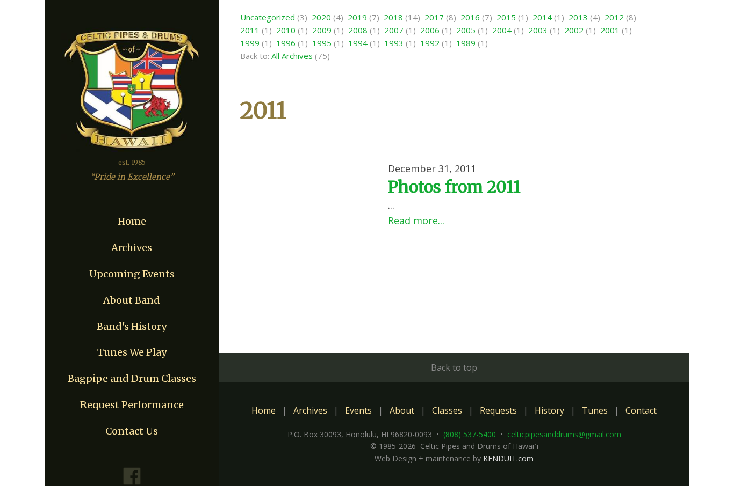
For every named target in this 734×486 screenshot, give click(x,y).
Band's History (132, 326)
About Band (131, 300)
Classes (447, 410)
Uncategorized (267, 17)
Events (358, 410)
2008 (358, 30)
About (402, 410)
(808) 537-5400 (469, 434)
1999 (250, 43)
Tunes (595, 410)
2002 (574, 30)
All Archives (292, 55)
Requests (498, 410)
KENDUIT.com (508, 458)
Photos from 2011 (454, 186)
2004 (502, 30)
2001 (610, 30)
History (549, 410)
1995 (322, 43)
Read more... (416, 220)
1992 (430, 43)
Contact (641, 410)
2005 (466, 30)
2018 (393, 17)
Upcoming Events (132, 274)
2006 (430, 30)
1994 (358, 43)
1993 (394, 43)
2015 (506, 17)
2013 (578, 17)
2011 (250, 30)
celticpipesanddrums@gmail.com (564, 434)
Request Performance (132, 405)
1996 (286, 43)
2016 (470, 17)
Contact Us (131, 431)
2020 (321, 17)
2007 (394, 30)
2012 (614, 17)
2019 (357, 17)
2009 (322, 30)
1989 (466, 43)
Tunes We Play (132, 352)
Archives (131, 247)
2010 (286, 30)
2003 (538, 30)
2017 (434, 17)
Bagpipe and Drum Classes (132, 378)
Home (132, 221)
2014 (542, 17)
